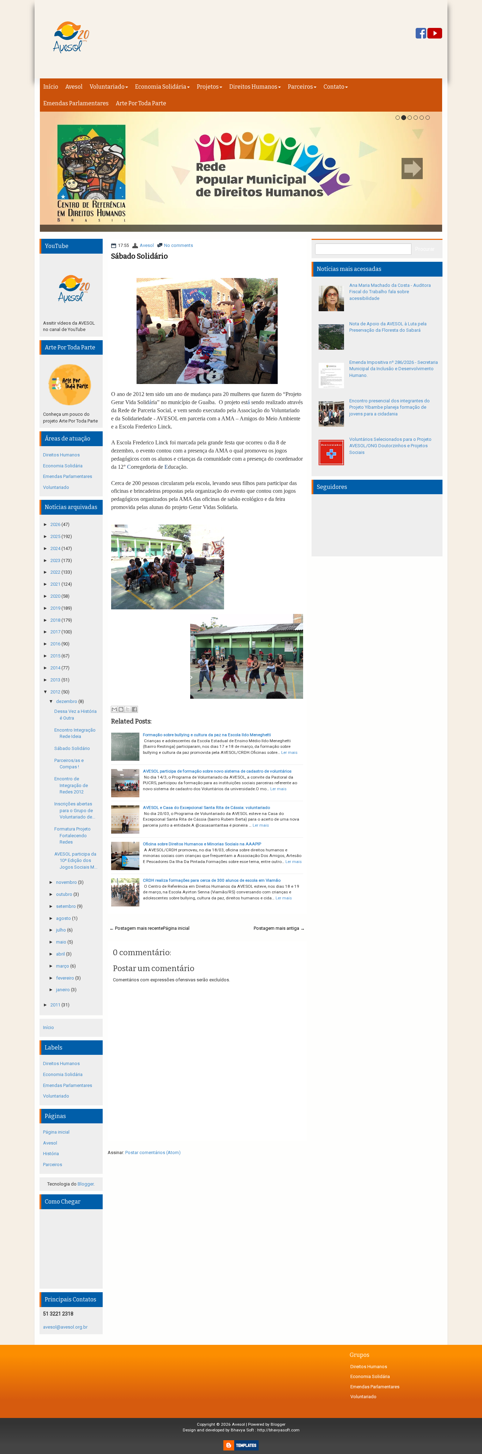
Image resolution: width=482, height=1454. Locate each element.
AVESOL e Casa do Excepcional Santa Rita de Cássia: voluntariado (206, 807)
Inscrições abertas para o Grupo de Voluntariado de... (74, 810)
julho (61, 930)
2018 (55, 620)
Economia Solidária (160, 86)
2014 (55, 667)
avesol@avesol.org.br (65, 1327)
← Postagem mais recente (136, 928)
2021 (55, 584)
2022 (55, 572)
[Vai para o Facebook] (421, 33)
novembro (67, 882)
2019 (55, 608)
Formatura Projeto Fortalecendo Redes (72, 835)
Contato (334, 86)
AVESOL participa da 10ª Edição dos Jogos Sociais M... (75, 860)
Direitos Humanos (253, 86)
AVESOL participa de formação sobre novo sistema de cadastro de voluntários (217, 771)
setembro (66, 906)
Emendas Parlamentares (76, 103)
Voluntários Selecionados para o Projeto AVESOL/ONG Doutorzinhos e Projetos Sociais (390, 446)
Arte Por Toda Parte (141, 103)
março (63, 966)
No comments (178, 245)
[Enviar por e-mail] (114, 709)
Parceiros (300, 86)
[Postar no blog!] (121, 709)
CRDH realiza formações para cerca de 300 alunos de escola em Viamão (212, 880)
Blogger (86, 1184)
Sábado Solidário (139, 256)
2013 (55, 679)
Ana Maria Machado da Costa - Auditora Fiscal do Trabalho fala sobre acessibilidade (390, 292)
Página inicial (176, 928)
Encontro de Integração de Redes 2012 (71, 785)
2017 (55, 631)
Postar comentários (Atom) (153, 1152)
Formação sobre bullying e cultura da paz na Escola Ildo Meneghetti (207, 734)
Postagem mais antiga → (279, 928)
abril (61, 954)
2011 (55, 1004)
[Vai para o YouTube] (434, 33)
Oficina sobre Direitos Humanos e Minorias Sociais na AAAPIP (202, 843)
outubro (64, 894)
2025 (55, 536)
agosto (64, 918)
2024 (55, 548)
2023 (55, 560)
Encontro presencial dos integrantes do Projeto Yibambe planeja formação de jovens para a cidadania (389, 407)
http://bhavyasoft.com (278, 1430)
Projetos (208, 86)
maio (61, 942)
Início (50, 86)
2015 (55, 655)
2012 (55, 692)
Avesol (74, 86)
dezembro (67, 701)
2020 (55, 596)
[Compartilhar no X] (127, 709)
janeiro (63, 989)
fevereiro (65, 978)
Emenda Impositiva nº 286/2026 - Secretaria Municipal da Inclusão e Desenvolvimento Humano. (393, 369)
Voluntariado (107, 86)
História (51, 1153)
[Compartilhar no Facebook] (134, 709)
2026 (55, 524)
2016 (55, 643)
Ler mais (289, 752)
